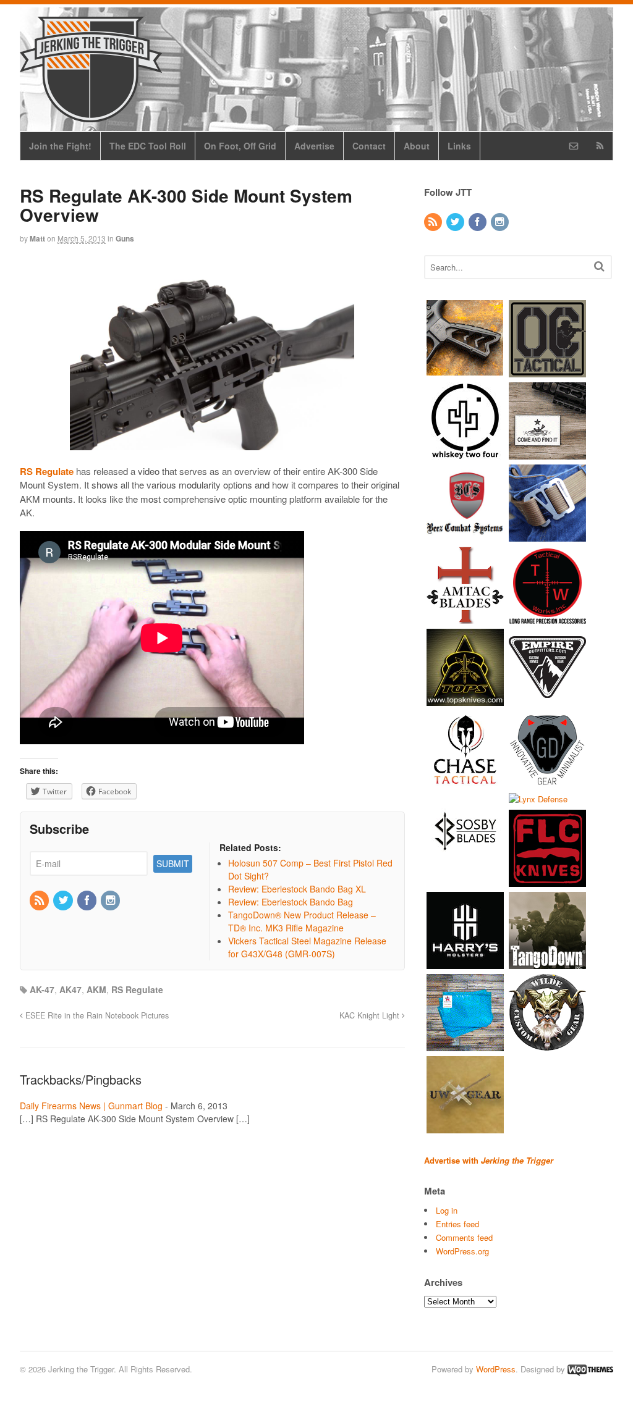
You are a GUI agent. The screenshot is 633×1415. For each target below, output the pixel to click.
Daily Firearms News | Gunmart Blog (91, 1105)
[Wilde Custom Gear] (547, 1045)
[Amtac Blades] (465, 617)
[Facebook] (87, 900)
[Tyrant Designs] (465, 371)
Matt (37, 238)
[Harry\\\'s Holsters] (465, 963)
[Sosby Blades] (465, 864)
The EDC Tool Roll (147, 146)
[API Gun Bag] (465, 1045)
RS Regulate (137, 989)
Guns (125, 238)
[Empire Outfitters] (547, 699)
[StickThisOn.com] (547, 453)
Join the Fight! (60, 146)
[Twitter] (63, 900)
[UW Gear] (465, 1127)
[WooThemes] (590, 1369)
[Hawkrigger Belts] (547, 535)
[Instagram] (111, 900)
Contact (369, 146)
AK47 (70, 989)
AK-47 (42, 989)
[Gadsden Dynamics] (547, 781)
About (417, 146)
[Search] (599, 266)
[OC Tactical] (547, 371)
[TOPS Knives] (465, 699)
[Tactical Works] (547, 617)
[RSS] (40, 900)
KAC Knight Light (370, 1015)
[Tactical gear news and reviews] (91, 115)
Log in (446, 1210)
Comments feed (464, 1237)
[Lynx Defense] (538, 799)
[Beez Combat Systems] (465, 535)
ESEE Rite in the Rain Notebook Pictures (96, 1015)
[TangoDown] (547, 963)
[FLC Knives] (547, 881)
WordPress (496, 1369)
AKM (96, 989)
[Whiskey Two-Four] (465, 453)
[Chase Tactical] (465, 781)
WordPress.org (462, 1251)
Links (459, 146)
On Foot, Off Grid (240, 146)
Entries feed (457, 1224)
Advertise (314, 146)
